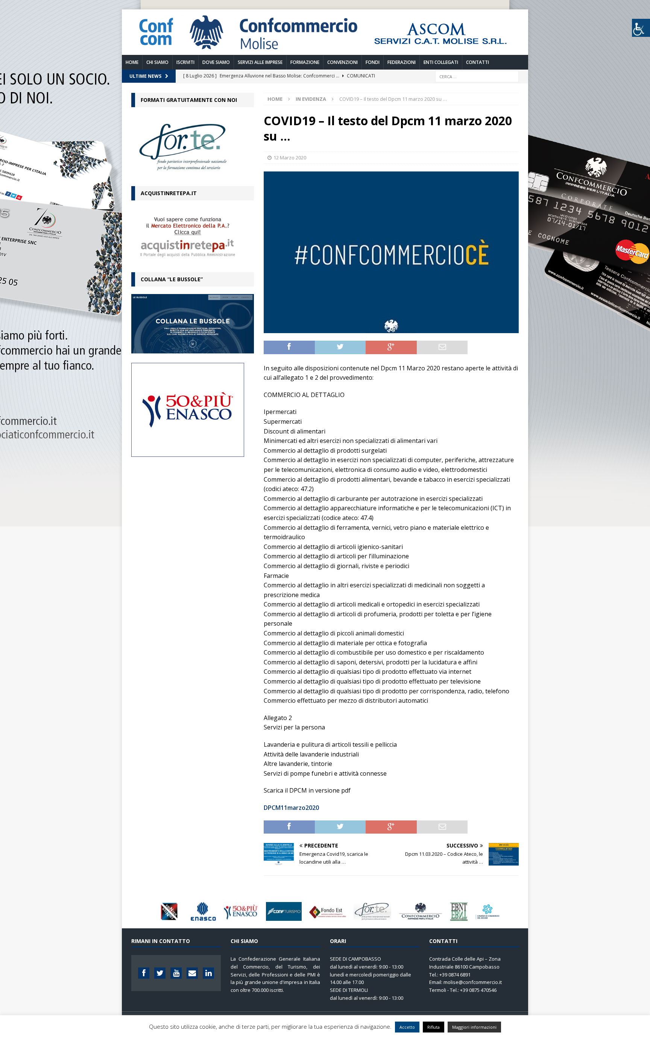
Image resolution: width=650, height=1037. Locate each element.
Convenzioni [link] (342, 62)
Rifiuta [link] (433, 1027)
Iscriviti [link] (185, 62)
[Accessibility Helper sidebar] (641, 28)
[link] (325, 50)
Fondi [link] (373, 62)
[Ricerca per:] (477, 75)
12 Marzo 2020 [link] (289, 157)
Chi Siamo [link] (157, 62)
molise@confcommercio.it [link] (472, 982)
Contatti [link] (477, 62)
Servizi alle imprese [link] (260, 62)
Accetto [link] (407, 1027)
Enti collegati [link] (441, 62)
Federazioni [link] (401, 62)
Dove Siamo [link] (216, 62)
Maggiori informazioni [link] (474, 1027)
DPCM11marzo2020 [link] (291, 808)
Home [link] (132, 62)
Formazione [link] (304, 62)
